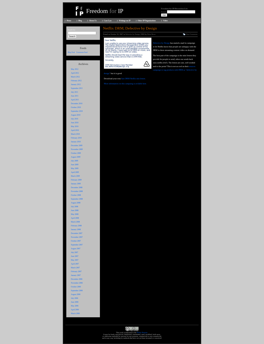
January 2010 (76, 142)
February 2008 (76, 226)
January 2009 (76, 184)
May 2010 (74, 126)
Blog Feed (71, 52)
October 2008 (76, 195)
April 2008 (75, 218)
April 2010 (75, 130)
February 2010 (76, 138)
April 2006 (75, 310)
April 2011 (75, 100)
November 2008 (77, 191)
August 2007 (75, 249)
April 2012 (75, 73)
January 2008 (76, 229)
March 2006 (75, 313)
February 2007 (76, 271)
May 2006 (74, 306)
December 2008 (76, 187)
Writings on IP (124, 21)
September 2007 (77, 245)
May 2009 (74, 168)
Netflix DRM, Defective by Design (130, 28)
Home (69, 21)
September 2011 (77, 88)
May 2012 (74, 69)
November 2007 (77, 237)
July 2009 (74, 161)
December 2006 (76, 279)
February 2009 (76, 180)
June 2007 (74, 256)
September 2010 (77, 111)
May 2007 (74, 260)
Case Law (108, 21)
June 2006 (74, 302)
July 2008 (74, 207)
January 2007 (76, 275)
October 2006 (76, 287)
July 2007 (74, 252)
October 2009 (76, 153)
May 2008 (74, 214)
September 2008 (77, 199)
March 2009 (75, 176)
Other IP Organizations (147, 21)
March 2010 (75, 134)
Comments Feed (82, 52)
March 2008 (75, 222)
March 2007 (75, 268)
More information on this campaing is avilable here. (125, 83)
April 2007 (75, 264)
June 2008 (74, 210)
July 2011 (74, 92)
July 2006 (74, 298)
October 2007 (76, 241)
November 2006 (77, 283)
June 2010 (74, 123)
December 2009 (76, 145)
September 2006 (77, 290)
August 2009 (75, 157)
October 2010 (76, 107)
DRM (143, 34)
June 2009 (74, 165)
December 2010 (76, 103)
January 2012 (76, 84)
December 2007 (76, 233)
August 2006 (75, 294)
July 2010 (74, 119)
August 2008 (75, 203)
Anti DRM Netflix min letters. (133, 78)
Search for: (72, 30)
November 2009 (77, 149)
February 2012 (76, 81)
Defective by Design (132, 34)
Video (165, 21)
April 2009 (75, 172)
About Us (93, 21)
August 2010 (75, 115)
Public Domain (142, 332)
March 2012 (75, 77)
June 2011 (74, 96)
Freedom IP (104, 10)
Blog (80, 21)
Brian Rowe (151, 34)
